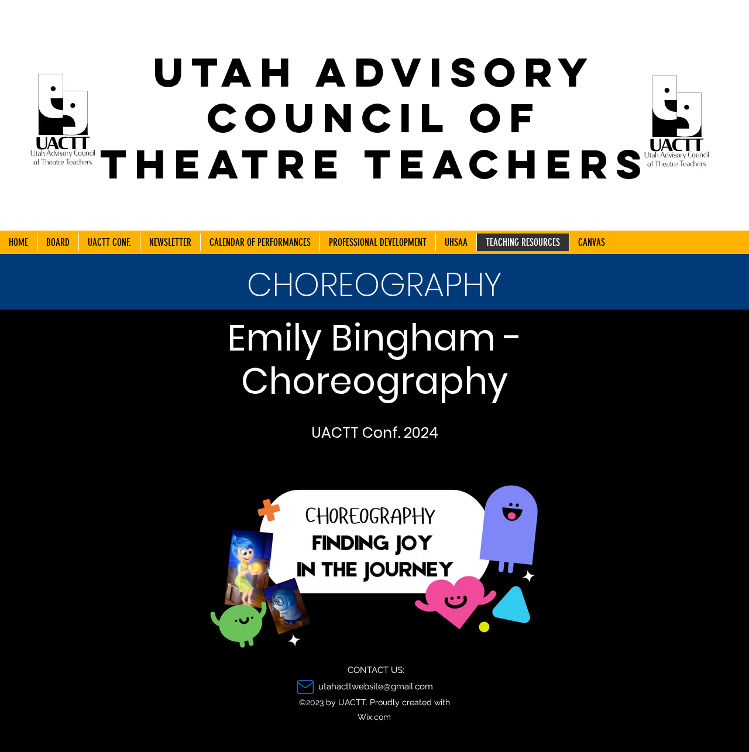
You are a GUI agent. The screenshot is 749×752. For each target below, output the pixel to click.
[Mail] (305, 687)
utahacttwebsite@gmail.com (375, 686)
